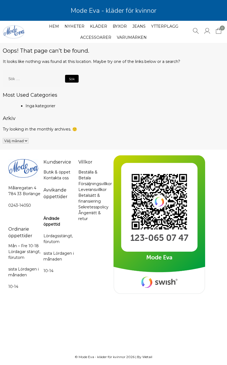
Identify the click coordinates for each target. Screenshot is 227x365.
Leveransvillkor (92, 189)
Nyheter (74, 26)
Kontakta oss (56, 177)
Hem (54, 26)
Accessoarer (95, 37)
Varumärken (132, 37)
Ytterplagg (164, 26)
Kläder (98, 26)
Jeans (139, 26)
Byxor (120, 26)
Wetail (147, 357)
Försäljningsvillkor (95, 183)
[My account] (207, 32)
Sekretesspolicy (93, 207)
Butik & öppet (56, 172)
